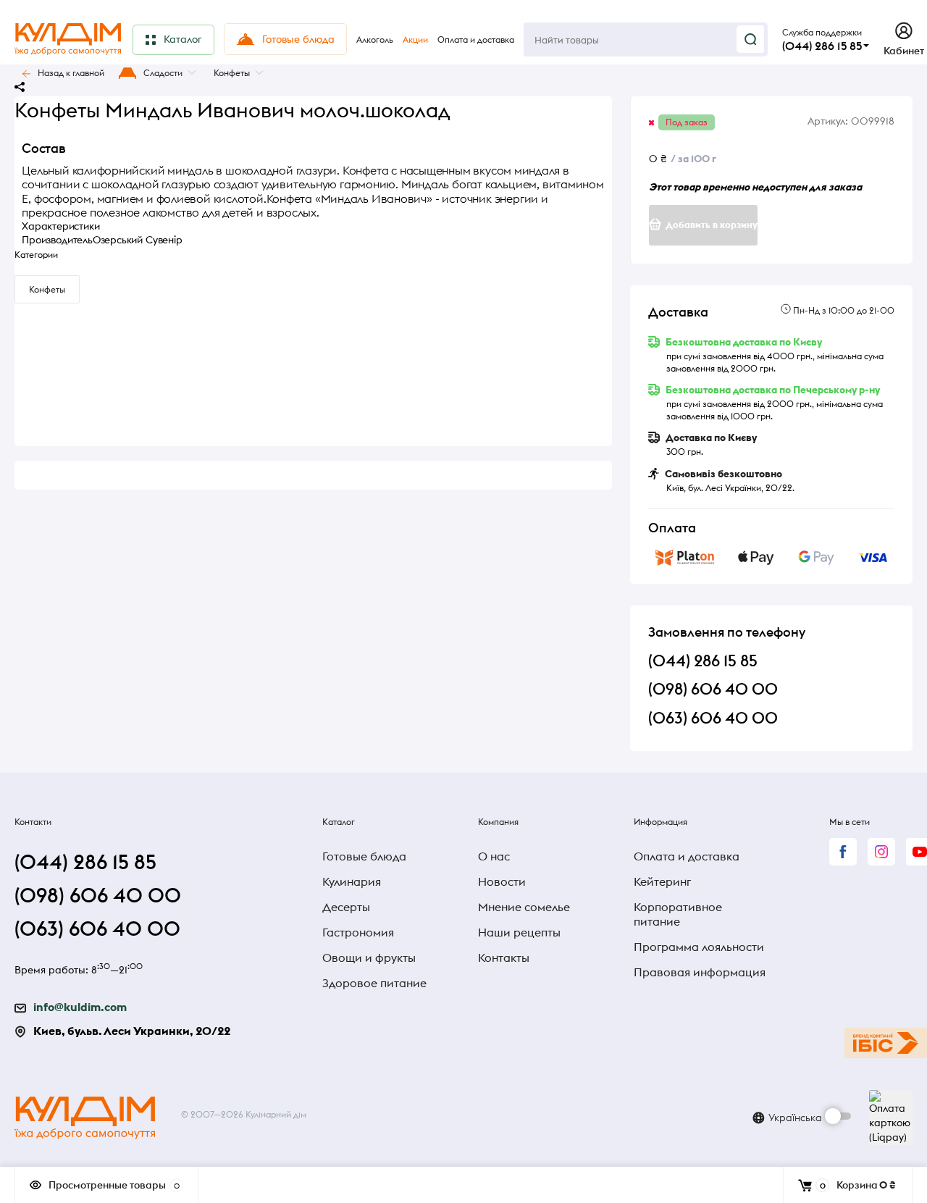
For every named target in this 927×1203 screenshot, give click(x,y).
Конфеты (232, 72)
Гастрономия (358, 932)
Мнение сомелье (524, 907)
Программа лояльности (699, 946)
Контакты (503, 957)
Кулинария (351, 881)
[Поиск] (750, 39)
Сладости (163, 72)
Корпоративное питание (678, 914)
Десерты (346, 907)
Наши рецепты (519, 932)
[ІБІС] (885, 1043)
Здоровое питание (374, 983)
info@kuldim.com (80, 1006)
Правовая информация (699, 972)
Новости (502, 881)
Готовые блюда (364, 856)
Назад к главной (71, 72)
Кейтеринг (662, 881)
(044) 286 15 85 (822, 45)
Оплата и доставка (686, 856)
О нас (494, 856)
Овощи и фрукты (369, 957)
